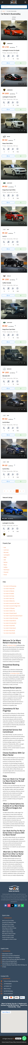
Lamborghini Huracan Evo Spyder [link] (10, 50)
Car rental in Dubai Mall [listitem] (9, 626)
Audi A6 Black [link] (6, 422)
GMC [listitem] (5, 560)
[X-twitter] (12, 905)
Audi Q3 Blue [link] (5, 469)
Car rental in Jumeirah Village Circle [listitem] (12, 606)
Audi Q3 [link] (4, 236)
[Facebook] (5, 905)
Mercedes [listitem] (6, 552)
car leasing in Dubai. (14, 673)
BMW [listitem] (5, 557)
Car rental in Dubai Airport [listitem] (10, 628)
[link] (14, 30)
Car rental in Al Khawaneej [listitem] (10, 586)
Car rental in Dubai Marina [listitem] (10, 621)
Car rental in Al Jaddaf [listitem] (9, 593)
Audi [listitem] (5, 547)
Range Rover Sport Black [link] (8, 329)
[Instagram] (8, 905)
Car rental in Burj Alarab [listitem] (9, 630)
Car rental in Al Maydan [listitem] (9, 608)
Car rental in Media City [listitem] (9, 601)
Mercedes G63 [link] (6, 376)
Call (9, 63)
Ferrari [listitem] (5, 575)
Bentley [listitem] (5, 562)
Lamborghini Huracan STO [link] (9, 97)
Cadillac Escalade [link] (6, 283)
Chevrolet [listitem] (6, 572)
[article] (14, 520)
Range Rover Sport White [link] (8, 190)
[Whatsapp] (22, 905)
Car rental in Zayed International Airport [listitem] (13, 616)
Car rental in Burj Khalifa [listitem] (9, 633)
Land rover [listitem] (6, 550)
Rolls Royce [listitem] (6, 570)
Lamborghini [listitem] (7, 555)
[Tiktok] (19, 905)
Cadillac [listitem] (5, 567)
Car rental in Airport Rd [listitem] (9, 588)
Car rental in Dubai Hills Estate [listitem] (11, 618)
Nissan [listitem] (5, 565)
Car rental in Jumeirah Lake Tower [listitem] (11, 603)
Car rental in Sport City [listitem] (9, 598)
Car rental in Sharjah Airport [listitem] (10, 613)
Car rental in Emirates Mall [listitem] (10, 623)
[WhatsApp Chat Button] (24, 1038)
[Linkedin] (15, 905)
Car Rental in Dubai (11, 645)
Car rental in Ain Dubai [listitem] (9, 596)
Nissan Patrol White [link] (7, 143)
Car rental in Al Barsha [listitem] (9, 591)
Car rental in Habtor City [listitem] (9, 611)
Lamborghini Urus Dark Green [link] (9, 523)
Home (4, 11)
